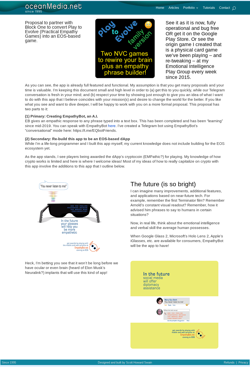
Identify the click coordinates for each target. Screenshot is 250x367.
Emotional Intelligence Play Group (190, 68)
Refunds (229, 362)
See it (172, 22)
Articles (174, 7)
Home (160, 7)
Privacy (243, 362)
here (112, 126)
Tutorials (209, 7)
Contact (224, 7)
